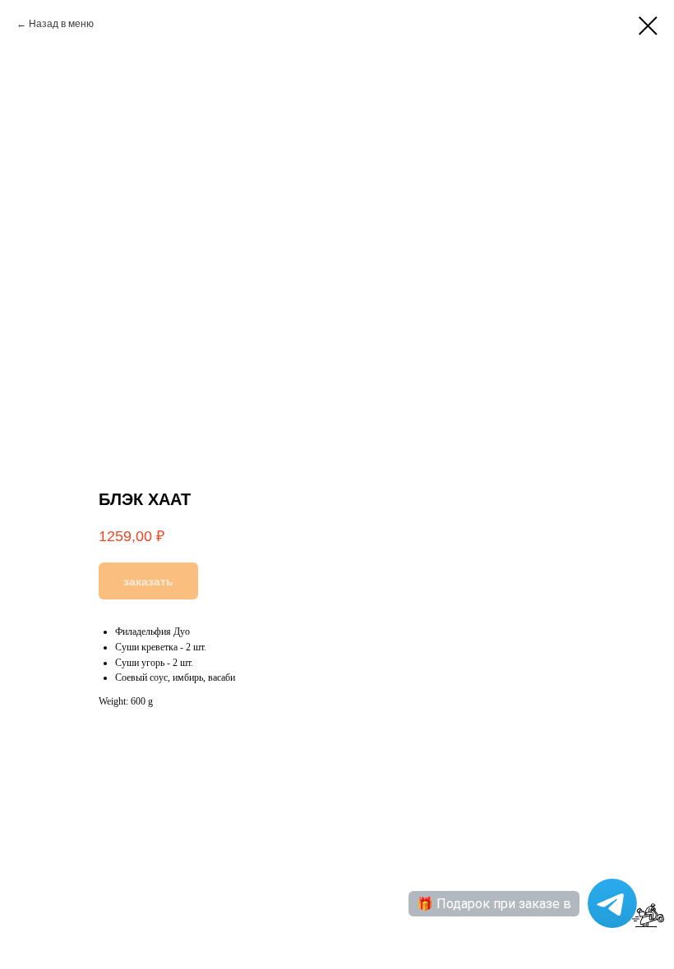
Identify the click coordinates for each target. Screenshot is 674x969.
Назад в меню (61, 24)
